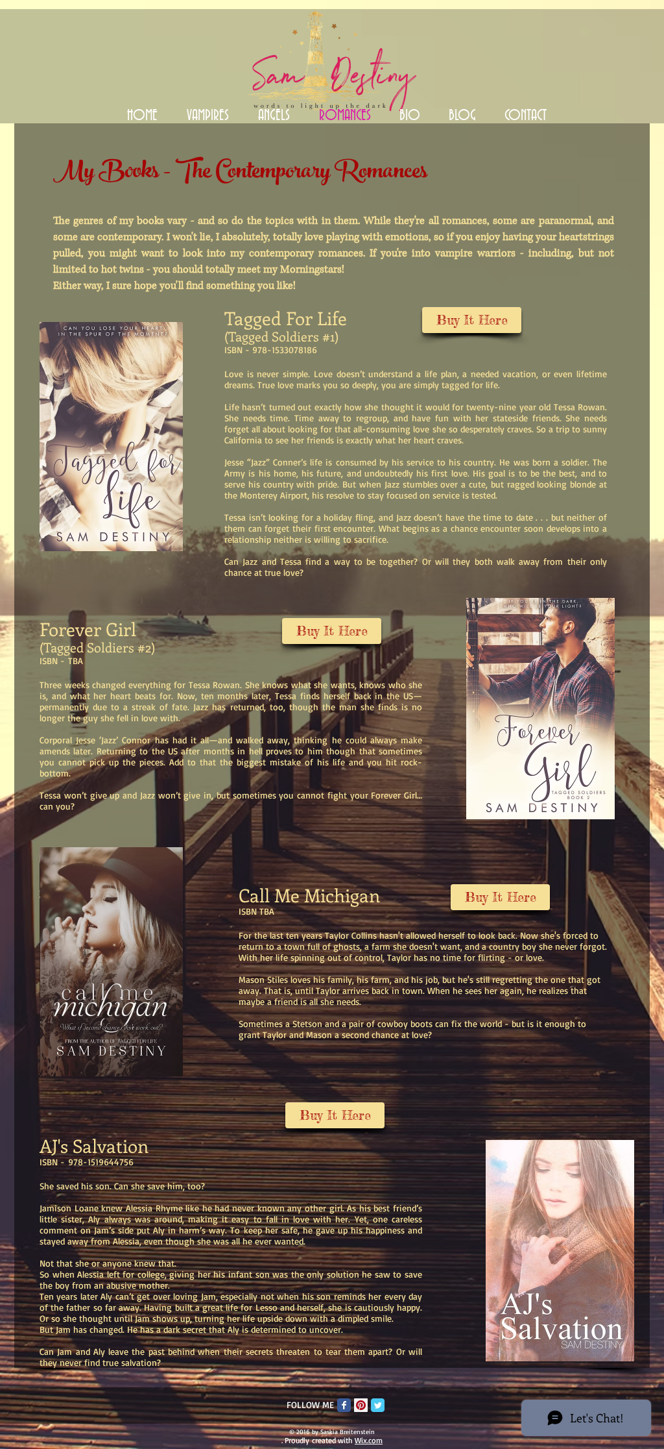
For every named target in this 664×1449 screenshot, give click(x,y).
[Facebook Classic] (344, 1405)
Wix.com (369, 1440)
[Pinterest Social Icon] (361, 1405)
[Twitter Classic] (378, 1405)
